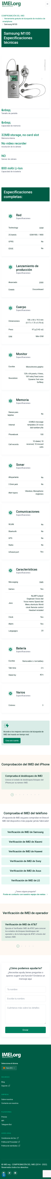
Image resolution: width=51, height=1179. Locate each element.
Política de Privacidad (9, 1142)
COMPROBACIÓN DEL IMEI (12, 16)
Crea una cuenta (12, 740)
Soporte (4, 1086)
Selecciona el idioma (9, 1063)
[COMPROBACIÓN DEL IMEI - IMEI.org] (11, 4)
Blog (3, 1082)
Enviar (25, 1030)
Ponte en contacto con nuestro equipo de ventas (24, 894)
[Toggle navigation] (47, 4)
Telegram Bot (6, 1124)
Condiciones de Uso (8, 1138)
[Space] (11, 1055)
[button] (12, 794)
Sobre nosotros (7, 1099)
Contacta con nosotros (9, 1103)
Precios (4, 1117)
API (2, 1121)
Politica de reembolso (9, 1146)
